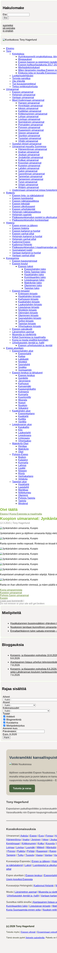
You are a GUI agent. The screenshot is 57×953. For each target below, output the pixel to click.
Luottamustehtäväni (22, 75)
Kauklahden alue (21, 411)
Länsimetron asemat (23, 331)
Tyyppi (6, 713)
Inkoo (45, 839)
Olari (20, 451)
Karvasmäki (24, 386)
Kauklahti (23, 416)
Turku (20, 855)
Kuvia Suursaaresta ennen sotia (23, 909)
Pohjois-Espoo (20, 454)
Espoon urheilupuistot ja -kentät (35, 345)
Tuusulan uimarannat (29, 138)
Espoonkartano (26, 413)
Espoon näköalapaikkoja (25, 201)
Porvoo (11, 851)
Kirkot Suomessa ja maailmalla (29, 337)
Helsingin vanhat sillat (24, 239)
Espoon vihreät (28, 932)
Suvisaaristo (25, 370)
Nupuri (22, 402)
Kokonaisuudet (11, 708)
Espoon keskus (26, 375)
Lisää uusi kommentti (11, 601)
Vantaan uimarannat (23, 97)
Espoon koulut (20, 263)
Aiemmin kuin (10, 728)
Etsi (5, 14)
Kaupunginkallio (27, 389)
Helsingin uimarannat (23, 94)
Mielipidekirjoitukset (29, 67)
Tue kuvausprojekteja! (24, 84)
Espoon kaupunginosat (24, 261)
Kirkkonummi (29, 843)
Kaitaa (21, 356)
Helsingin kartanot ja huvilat (27, 236)
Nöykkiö (22, 361)
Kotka (41, 843)
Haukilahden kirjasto (29, 296)
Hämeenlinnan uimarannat (32, 149)
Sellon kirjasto (26, 321)
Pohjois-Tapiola (26, 498)
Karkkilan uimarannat (29, 111)
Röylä (21, 473)
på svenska (9, 28)
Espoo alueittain (15, 348)
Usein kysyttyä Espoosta (19, 879)
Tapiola (22, 500)
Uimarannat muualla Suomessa (29, 146)
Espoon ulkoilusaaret (23, 206)
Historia (10, 222)
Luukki (21, 468)
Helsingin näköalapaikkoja (26, 212)
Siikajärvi (23, 408)
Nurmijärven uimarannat (31, 122)
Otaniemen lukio (33, 285)
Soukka (22, 367)
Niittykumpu (24, 492)
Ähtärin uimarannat (28, 187)
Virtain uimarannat (28, 184)
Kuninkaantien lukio (35, 277)
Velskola (23, 479)
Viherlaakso (24, 440)
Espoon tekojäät (21, 203)
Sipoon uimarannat (28, 133)
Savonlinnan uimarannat (31, 173)
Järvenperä (24, 381)
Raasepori (42, 851)
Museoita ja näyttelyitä (24, 334)
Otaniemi (23, 495)
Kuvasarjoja (12, 258)
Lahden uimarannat (28, 168)
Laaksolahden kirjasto (30, 304)
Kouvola (50, 843)
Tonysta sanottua (21, 78)
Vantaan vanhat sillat (23, 255)
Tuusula (29, 855)
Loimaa (10, 847)
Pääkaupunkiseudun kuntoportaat (30, 220)
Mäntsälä (51, 847)
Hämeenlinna (13, 839)
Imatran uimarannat (28, 152)
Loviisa (20, 847)
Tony (8, 51)
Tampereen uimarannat (30, 179)
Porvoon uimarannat (29, 127)
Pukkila (21, 851)
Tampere (11, 855)
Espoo (33, 835)
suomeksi (8, 25)
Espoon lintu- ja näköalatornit (28, 195)
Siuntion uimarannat (29, 135)
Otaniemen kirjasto (28, 315)
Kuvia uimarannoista (11, 590)
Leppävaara (24, 435)
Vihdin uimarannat (28, 141)
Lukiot (28, 865)
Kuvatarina (12, 722)
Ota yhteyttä (18, 81)
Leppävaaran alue (22, 424)
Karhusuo (23, 383)
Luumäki (30, 847)
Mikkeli (40, 847)
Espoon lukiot (25, 266)
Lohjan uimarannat (28, 116)
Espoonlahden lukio (35, 269)
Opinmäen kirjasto (28, 312)
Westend (23, 503)
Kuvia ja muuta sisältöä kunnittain (30, 340)
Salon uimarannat (27, 171)
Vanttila (22, 421)
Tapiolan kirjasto (27, 323)
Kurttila (22, 419)
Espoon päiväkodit (22, 329)
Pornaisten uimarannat (30, 124)
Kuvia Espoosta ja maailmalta (26, 514)
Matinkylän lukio (33, 282)
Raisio (52, 851)
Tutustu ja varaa (22, 788)
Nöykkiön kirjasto (27, 310)
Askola (24, 835)
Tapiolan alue (19, 481)
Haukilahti (23, 484)
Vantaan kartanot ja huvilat (26, 252)
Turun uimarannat (27, 182)
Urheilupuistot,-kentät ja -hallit (28, 342)
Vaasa (39, 855)
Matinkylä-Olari (20, 443)
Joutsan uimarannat (29, 154)
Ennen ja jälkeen (41, 861)
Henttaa (22, 446)
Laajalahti (23, 487)
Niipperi (22, 470)
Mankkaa (23, 490)
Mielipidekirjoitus (15, 725)
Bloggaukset (25, 59)
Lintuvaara (24, 438)
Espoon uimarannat (22, 92)
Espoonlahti (24, 353)
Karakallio (23, 427)
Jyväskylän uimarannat (30, 157)
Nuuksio (22, 405)
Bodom (22, 457)
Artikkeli (10, 716)
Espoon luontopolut (22, 198)
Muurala (22, 400)
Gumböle (23, 378)
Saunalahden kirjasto (29, 318)
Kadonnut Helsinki (22, 244)
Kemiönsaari (13, 843)
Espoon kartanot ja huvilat (26, 231)
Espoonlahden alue (22, 351)
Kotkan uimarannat (28, 160)
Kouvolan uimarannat (29, 163)
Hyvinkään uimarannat (30, 105)
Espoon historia (20, 228)
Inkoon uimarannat (28, 108)
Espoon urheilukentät (23, 209)
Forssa (49, 835)
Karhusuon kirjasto (28, 299)
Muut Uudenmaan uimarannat (28, 100)
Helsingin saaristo (22, 214)
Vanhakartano (25, 476)
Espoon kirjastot (20, 291)
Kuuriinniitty (24, 397)
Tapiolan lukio (31, 288)
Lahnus (22, 465)
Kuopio (4, 598)
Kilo (20, 430)
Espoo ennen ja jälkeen (25, 225)
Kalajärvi (23, 460)
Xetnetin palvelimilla (35, 937)
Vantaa (48, 855)
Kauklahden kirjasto (29, 302)
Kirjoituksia (18, 54)
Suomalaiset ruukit (22, 250)
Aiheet (6, 696)
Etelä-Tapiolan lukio (35, 272)
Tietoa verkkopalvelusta (25, 86)
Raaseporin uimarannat (31, 130)
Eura (41, 835)
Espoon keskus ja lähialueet (27, 372)
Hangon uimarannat (29, 103)
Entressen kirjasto (28, 293)
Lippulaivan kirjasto (28, 307)
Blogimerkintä (13, 719)
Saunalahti (24, 364)
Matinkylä (23, 449)
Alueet (6, 702)
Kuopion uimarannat (29, 165)
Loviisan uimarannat (29, 119)
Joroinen (36, 839)
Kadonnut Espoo (21, 242)
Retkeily (10, 193)
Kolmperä (23, 391)
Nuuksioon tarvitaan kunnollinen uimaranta (33, 627)
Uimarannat (12, 89)
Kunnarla (23, 394)
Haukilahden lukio (34, 274)
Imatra (26, 839)
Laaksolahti (24, 432)
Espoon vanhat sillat (23, 233)
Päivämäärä (9, 731)
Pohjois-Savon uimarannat (14, 595)
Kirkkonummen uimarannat (32, 113)
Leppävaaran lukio (34, 280)
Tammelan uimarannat (30, 176)
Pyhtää (31, 851)
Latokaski (23, 359)
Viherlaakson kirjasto (29, 326)
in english (8, 31)
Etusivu (10, 48)
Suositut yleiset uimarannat (26, 143)
